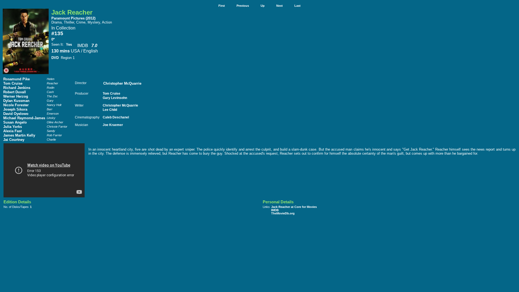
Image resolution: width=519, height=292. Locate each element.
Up (263, 5)
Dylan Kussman (16, 101)
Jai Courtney (13, 140)
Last (297, 5)
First (221, 5)
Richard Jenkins (16, 88)
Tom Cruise (12, 83)
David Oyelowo (15, 114)
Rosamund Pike (16, 79)
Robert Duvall (14, 92)
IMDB (82, 45)
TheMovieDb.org (283, 213)
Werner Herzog (15, 96)
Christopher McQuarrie (122, 83)
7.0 (94, 45)
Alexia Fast (12, 131)
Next (279, 5)
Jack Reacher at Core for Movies (294, 206)
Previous (243, 5)
